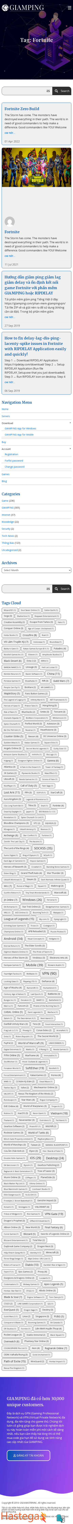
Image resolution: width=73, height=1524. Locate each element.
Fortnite (12, 232)
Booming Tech (40, 912)
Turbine (46, 835)
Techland (61, 1120)
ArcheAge (11, 835)
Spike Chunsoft (12, 724)
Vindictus (39, 957)
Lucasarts (44, 1278)
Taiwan (35, 1144)
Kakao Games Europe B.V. (36, 648)
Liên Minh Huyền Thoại (48, 1328)
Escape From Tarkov (41, 622)
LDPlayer (30, 1177)
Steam (31, 879)
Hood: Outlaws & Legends (35, 1061)
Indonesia (39, 642)
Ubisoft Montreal (13, 879)
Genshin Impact (46, 1200)
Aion (36, 1348)
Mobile (34, 965)
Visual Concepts (36, 939)
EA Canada (56, 1322)
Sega (8, 615)
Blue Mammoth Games (15, 1189)
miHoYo (36, 754)
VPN (49, 973)
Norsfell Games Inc (13, 654)
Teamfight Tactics (12, 974)
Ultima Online (36, 1183)
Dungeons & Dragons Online (19, 1278)
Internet (6, 514)
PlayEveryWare (45, 1139)
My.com (44, 919)
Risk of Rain (10, 712)
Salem (8, 1018)
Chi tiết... (10, 133)
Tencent (59, 711)
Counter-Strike (13, 736)
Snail (44, 805)
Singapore (42, 1316)
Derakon (26, 1000)
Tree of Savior (46, 1171)
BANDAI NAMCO (12, 667)
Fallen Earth (51, 610)
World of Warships (15, 1144)
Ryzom (28, 1165)
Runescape (10, 1100)
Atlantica (9, 766)
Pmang (27, 1030)
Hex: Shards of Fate (53, 1151)
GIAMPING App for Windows (20, 428)
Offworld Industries (39, 1221)
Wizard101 (10, 610)
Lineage (31, 667)
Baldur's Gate (11, 648)
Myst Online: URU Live (39, 1258)
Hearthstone (48, 729)
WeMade (31, 974)
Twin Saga (47, 786)
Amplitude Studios (51, 654)
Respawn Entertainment (47, 616)
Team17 (8, 1272)
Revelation (10, 817)
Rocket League (13, 1334)
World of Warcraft (31, 1043)
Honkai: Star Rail (12, 1291)
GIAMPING (8, 507)
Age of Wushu (13, 987)
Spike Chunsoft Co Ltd (32, 817)
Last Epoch (37, 994)
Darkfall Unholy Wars (16, 1024)
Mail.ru (8, 1006)
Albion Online (12, 1227)
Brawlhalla (31, 681)
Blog (4, 481)
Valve (25, 1087)
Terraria (52, 900)
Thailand (9, 1120)
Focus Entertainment (14, 1075)
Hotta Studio (11, 635)
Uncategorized (10, 550)
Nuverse (30, 730)
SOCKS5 (43, 848)
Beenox (45, 829)
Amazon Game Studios (15, 754)
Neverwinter (26, 1120)
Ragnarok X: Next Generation (18, 1171)
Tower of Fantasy (54, 767)
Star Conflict (30, 835)
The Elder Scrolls (35, 945)
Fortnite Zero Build (22, 109)
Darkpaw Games (12, 965)
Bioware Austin (56, 965)
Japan (30, 811)
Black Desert (13, 660)
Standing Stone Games (57, 867)
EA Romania (10, 907)
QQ (50, 1304)
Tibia (32, 805)
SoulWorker (10, 1061)
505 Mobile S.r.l (47, 811)
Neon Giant (39, 1113)
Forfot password (14, 460)
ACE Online (21, 912)
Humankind (49, 988)
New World (33, 1227)
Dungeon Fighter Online (30, 760)
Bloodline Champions (16, 823)
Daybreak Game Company (18, 1246)
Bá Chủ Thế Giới (12, 730)
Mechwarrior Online (45, 1087)
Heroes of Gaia (12, 706)
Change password (14, 466)
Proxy (42, 1271)
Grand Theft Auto (31, 873)
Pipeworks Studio (31, 773)
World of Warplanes (35, 1106)
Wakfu (30, 1049)
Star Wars (28, 1099)
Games (6, 474)
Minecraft (52, 1252)
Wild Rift (50, 1126)
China (53, 674)
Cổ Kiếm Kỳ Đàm (25, 1081)
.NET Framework (58, 700)
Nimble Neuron (12, 674)
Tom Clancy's (56, 1297)
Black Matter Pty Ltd (14, 1183)
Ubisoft (9, 779)
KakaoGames (38, 1075)
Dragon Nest (45, 1246)
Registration (11, 454)
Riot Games (33, 1214)
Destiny (47, 1309)
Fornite (25, 1329)
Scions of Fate (49, 779)
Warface (53, 1012)
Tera (36, 1024)
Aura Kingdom (12, 799)
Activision (53, 723)
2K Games (10, 773)
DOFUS (41, 792)
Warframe (32, 1055)
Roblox (8, 1113)
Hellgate (54, 939)
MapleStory (12, 693)
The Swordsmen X (26, 1018)
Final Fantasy (54, 1227)
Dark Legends (35, 1012)
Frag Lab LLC (11, 1030)
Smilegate (24, 1207)
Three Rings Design (13, 1258)
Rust (45, 635)
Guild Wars (61, 680)
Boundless (55, 642)
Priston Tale (31, 706)
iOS (35, 1158)
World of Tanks (38, 1132)
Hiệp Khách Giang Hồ (14, 1253)
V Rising (43, 1049)
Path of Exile (15, 1361)
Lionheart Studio (41, 1189)
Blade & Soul (13, 1297)
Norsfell (54, 1068)
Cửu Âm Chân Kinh (14, 1151)
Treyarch (57, 1106)
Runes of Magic (25, 886)
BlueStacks (28, 711)
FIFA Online (12, 1055)
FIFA (28, 792)
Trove (34, 925)
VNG (7, 912)
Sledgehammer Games (57, 907)
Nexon (33, 736)
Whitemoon (59, 718)
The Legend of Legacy (15, 700)
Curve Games (11, 1234)
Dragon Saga (30, 1310)
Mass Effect (51, 773)
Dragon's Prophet (14, 1220)
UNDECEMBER (56, 1043)
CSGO (8, 1303)
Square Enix (51, 742)
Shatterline (23, 616)
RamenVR (32, 988)
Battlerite (54, 993)
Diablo (32, 1265)
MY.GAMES (47, 687)
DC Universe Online (54, 736)
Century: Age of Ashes (15, 994)
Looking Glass (11, 981)
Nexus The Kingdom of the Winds (35, 1093)
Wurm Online (12, 1177)
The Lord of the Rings (16, 848)
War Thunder (55, 873)
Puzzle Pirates (58, 931)
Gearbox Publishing (48, 1165)
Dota (7, 1036)
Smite (44, 711)
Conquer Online (13, 628)
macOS (23, 1113)
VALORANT (42, 1206)
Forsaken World (12, 1068)
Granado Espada (12, 718)
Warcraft (60, 892)
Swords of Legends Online (55, 1233)
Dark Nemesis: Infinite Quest (55, 879)
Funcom (23, 1005)
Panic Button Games (36, 693)
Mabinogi (57, 885)
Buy (4, 442)
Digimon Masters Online (16, 952)
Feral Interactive (54, 1024)
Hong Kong (50, 705)
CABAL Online (13, 1012)
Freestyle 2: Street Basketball (18, 1201)
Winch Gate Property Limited (18, 1139)
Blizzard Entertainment (16, 1240)
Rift (45, 680)
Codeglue (48, 925)
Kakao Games (32, 742)
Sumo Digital (11, 855)
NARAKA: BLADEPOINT (56, 1145)
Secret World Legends (37, 748)
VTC (37, 823)
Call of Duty (29, 785)
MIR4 (44, 661)
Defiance (48, 981)
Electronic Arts (59, 957)
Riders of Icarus (12, 1265)
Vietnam (59, 1113)
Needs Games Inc (28, 779)
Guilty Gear (59, 748)
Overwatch (11, 1341)
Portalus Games (12, 681)
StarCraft (56, 792)
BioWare (30, 687)
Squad (42, 886)
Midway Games (31, 1284)
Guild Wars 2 (10, 1316)
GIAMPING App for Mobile (19, 434)
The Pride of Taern (42, 952)
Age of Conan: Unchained (40, 628)
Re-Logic (52, 754)
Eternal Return (12, 946)
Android (13, 938)
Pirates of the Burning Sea (46, 1006)
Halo (61, 622)
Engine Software (35, 1297)
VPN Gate (54, 1214)
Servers (6, 416)
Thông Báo (8, 542)
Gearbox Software (14, 1126)
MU (8, 886)
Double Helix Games (14, 1158)
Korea (56, 1075)
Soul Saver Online (30, 610)
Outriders (45, 1120)
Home (5, 409)
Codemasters (11, 1284)
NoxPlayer (9, 786)
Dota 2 (31, 660)
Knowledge (8, 521)
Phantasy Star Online (36, 1341)
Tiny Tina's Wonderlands (37, 893)
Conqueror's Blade (13, 1322)
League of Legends (19, 919)
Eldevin (32, 654)
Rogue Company (48, 1100)
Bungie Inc (10, 1000)
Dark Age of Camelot (14, 861)
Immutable (50, 1055)
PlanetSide (48, 1177)
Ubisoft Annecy (28, 829)
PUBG (59, 1316)
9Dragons (9, 829)
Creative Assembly (14, 622)
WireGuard (37, 1361)
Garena (53, 760)
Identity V (35, 1253)
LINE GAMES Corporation (30, 1304)
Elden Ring (10, 873)
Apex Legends (53, 1284)
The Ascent (35, 841)
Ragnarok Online (56, 1348)
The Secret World (48, 1036)
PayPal (8, 1043)
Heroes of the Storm (16, 957)
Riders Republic (24, 1036)
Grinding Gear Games (15, 925)
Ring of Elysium (31, 855)
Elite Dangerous (12, 1195)
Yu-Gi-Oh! (30, 1195)
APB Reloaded (36, 931)
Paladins (60, 648)
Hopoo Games (37, 861)
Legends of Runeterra (37, 799)
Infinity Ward (37, 700)
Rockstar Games (13, 1132)
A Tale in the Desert (30, 767)
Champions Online (13, 931)
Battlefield (55, 1000)
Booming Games (36, 1322)
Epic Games (26, 1271)
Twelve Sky (10, 1087)
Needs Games (60, 1049)
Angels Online (12, 748)
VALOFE (8, 1094)
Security (6, 528)
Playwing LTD (30, 981)
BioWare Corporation (37, 718)
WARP (40, 1000)
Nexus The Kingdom (14, 1368)
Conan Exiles (43, 1030)
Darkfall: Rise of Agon (54, 1265)
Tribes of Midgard (13, 1214)
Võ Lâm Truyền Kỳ (16, 641)
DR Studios (10, 1329)
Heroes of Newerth (15, 866)
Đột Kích (50, 823)
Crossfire (30, 635)
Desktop (55, 1158)
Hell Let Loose (49, 667)
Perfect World (33, 723)
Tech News (8, 535)
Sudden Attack (12, 742)
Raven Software (34, 674)
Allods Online (47, 1290)
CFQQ (30, 1291)
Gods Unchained (41, 1355)
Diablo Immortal (36, 1334)
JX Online (10, 899)
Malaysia (58, 912)
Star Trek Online (31, 906)
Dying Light (60, 919)
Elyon (33, 1151)
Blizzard (29, 1234)
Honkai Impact (57, 1361)
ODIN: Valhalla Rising (16, 1354)
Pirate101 (35, 1126)
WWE (7, 1081)
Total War (39, 1240)
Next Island (47, 1018)
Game (5, 500)
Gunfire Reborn (12, 893)
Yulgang (8, 760)
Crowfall (36, 867)
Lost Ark (12, 792)
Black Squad (57, 1335)
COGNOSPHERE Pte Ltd (15, 1348)
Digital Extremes (12, 1049)
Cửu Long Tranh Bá (13, 805)
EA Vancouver (11, 1165)
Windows (32, 900)
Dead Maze (46, 1081)
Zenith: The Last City (14, 841)
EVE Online (11, 1106)
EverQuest (11, 1309)
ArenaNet (62, 1030)
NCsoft (48, 855)
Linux (26, 1316)
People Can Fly (12, 687)
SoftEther (35, 1068)
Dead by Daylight (12, 811)
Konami (8, 1207)
